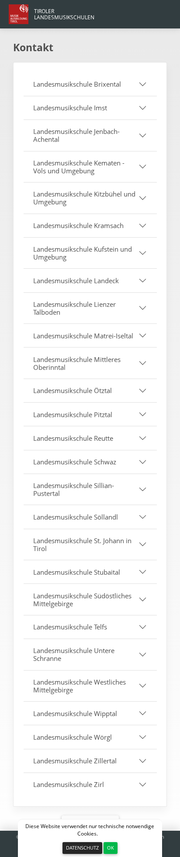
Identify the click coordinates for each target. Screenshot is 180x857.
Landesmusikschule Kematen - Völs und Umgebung (79, 166)
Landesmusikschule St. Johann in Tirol (82, 544)
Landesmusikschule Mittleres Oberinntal (77, 363)
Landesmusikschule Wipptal (75, 713)
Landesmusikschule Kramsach (78, 225)
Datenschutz (82, 847)
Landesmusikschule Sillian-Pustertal (73, 489)
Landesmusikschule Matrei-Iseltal (83, 335)
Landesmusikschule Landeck (76, 280)
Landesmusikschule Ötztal (72, 390)
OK (110, 847)
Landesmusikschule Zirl (68, 784)
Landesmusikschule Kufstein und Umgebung (82, 253)
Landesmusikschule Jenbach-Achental (76, 135)
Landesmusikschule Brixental (77, 84)
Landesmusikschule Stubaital (76, 572)
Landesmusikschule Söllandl (75, 517)
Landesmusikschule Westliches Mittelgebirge (79, 686)
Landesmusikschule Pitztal (72, 414)
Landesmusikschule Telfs (70, 626)
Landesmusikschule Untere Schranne (73, 654)
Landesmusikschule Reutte (73, 438)
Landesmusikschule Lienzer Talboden (74, 308)
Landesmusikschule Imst (70, 107)
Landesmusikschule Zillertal (75, 760)
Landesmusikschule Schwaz (74, 461)
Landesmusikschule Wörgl (72, 737)
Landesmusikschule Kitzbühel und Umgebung (84, 198)
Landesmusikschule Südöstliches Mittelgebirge (82, 599)
